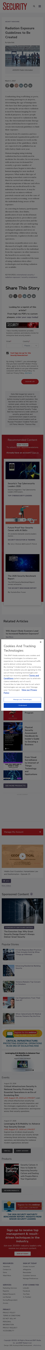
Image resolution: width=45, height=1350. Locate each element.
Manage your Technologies (22, 699)
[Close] (40, 642)
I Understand (22, 705)
